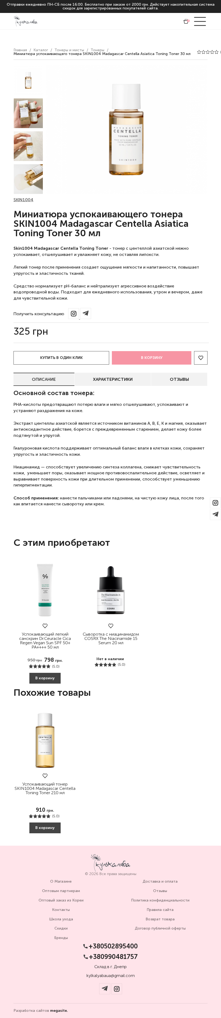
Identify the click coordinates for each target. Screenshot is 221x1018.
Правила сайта (160, 909)
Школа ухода (61, 919)
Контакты (61, 909)
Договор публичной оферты (160, 928)
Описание (44, 379)
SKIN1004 (23, 199)
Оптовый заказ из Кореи (61, 900)
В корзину (152, 357)
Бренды (61, 937)
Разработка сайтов (40, 1011)
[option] (28, 80)
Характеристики (113, 379)
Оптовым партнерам (61, 891)
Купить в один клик (61, 357)
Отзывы (179, 379)
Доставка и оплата (160, 881)
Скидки (61, 928)
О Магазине (61, 881)
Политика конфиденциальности (160, 900)
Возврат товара (160, 919)
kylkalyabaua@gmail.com (111, 976)
